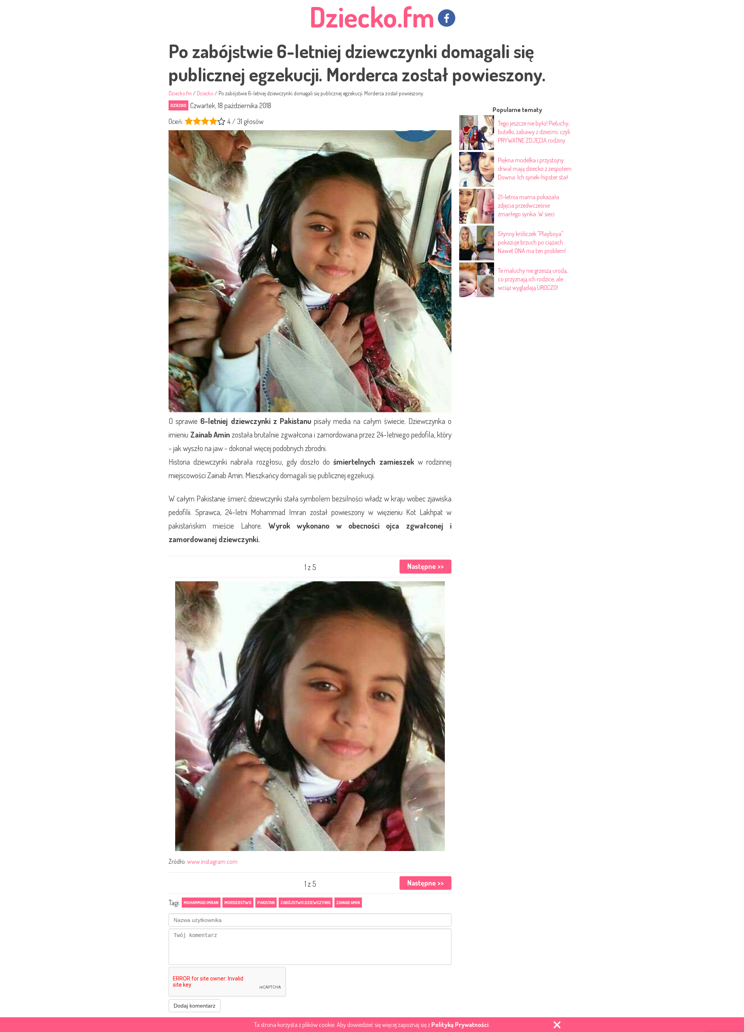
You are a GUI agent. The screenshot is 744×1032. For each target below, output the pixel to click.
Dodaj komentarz (194, 1006)
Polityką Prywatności (460, 1025)
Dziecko (178, 105)
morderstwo (237, 902)
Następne (425, 566)
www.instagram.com (212, 861)
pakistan (266, 902)
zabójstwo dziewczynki (306, 902)
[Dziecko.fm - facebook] (446, 18)
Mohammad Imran (201, 902)
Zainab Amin (348, 902)
